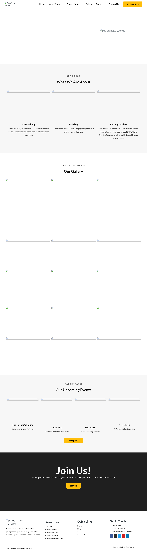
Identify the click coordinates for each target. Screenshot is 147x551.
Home (42, 4)
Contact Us (114, 4)
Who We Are (55, 4)
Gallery (88, 4)
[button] (132, 4)
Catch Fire (56, 427)
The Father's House (22, 424)
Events (99, 4)
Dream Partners (74, 4)
